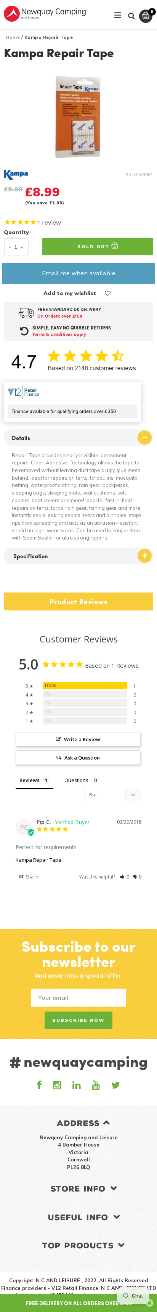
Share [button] (31, 877)
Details (21, 438)
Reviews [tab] (29, 780)
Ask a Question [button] (82, 757)
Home (13, 37)
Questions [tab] (76, 780)
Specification (30, 556)
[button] (108, 293)
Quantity (16, 232)
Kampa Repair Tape (38, 859)
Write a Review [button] (82, 739)
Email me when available (78, 273)
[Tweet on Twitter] (16, 582)
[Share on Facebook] (7, 582)
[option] (78, 116)
